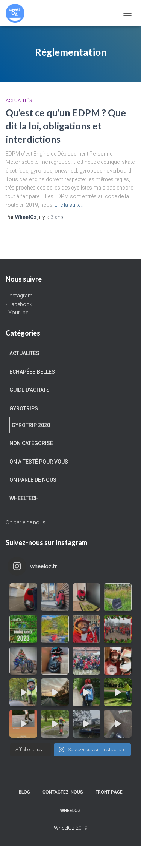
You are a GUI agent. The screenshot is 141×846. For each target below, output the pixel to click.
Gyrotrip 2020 (31, 425)
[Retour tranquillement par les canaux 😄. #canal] (86, 724)
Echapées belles (32, 372)
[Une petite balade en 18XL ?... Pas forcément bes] (118, 597)
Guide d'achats (29, 390)
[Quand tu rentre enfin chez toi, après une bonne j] (86, 597)
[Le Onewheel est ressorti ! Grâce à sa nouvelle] (118, 692)
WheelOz (70, 810)
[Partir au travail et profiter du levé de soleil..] (55, 692)
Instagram (20, 296)
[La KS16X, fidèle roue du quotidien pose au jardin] (55, 629)
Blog (24, 792)
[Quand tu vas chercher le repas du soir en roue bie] (118, 724)
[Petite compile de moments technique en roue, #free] (23, 724)
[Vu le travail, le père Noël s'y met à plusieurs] (118, 629)
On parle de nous (32, 480)
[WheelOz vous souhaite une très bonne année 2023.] (23, 629)
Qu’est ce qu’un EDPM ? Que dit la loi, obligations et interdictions (66, 126)
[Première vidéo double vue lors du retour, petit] (23, 692)
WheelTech (24, 498)
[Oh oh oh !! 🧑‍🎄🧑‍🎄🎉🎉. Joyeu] (55, 661)
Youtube (18, 313)
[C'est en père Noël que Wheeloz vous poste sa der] (86, 629)
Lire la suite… (69, 205)
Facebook (20, 304)
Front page (109, 792)
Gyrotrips (23, 408)
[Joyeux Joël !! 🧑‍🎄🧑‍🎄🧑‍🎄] (86, 661)
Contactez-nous (62, 792)
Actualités (19, 100)
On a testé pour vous (38, 462)
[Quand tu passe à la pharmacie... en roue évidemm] (55, 597)
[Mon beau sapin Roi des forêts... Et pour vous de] (23, 661)
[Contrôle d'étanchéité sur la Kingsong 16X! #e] (55, 724)
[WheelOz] (18, 13)
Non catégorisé (31, 443)
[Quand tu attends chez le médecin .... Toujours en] (23, 597)
